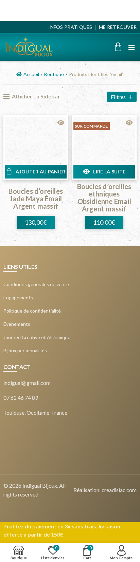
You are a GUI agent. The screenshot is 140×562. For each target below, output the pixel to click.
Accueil (31, 74)
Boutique (54, 74)
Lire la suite (109, 171)
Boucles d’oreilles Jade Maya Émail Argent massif (35, 198)
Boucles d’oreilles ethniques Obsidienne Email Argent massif (104, 197)
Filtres (118, 97)
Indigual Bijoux (39, 485)
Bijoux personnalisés (25, 350)
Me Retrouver (118, 27)
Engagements (18, 297)
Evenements (16, 324)
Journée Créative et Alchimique (36, 337)
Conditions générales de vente (36, 284)
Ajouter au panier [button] (40, 171)
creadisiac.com (119, 490)
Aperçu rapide (61, 123)
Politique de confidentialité (32, 310)
